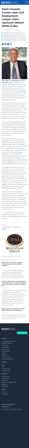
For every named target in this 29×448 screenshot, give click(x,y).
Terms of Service (5, 409)
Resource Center (5, 376)
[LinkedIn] (6, 406)
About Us (3, 364)
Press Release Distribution (8, 341)
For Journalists (5, 378)
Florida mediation (16, 227)
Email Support (5, 394)
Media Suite (4, 345)
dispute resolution (6, 227)
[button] (26, 2)
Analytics (3, 353)
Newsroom (4, 380)
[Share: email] (10, 44)
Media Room (4, 355)
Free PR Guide (22, 333)
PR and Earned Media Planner (8, 382)
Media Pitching (5, 349)
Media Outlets (5, 386)
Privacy (14, 409)
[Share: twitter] (5, 44)
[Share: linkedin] (8, 44)
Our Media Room (5, 370)
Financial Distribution (6, 343)
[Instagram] (8, 406)
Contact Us (4, 392)
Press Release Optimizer (7, 359)
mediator (5, 229)
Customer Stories (5, 368)
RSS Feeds (4, 384)
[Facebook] (2, 406)
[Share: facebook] (2, 44)
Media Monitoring (5, 351)
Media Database (5, 347)
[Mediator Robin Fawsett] (14, 78)
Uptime (19, 409)
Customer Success (6, 357)
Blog (2, 366)
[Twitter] (4, 406)
